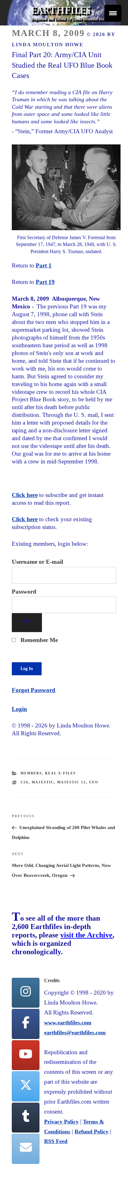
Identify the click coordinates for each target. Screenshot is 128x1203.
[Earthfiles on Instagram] (25, 993)
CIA (25, 782)
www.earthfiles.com (67, 1022)
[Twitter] (25, 1086)
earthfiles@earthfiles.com (75, 1032)
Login (19, 709)
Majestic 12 (71, 782)
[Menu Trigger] (112, 13)
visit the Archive (86, 935)
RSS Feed (55, 1141)
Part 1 (44, 265)
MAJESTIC (43, 782)
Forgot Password (33, 690)
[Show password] (27, 622)
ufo (93, 782)
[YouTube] (25, 1055)
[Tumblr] (25, 1118)
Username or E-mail (37, 561)
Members (31, 773)
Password (24, 591)
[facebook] (25, 1024)
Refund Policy (91, 1131)
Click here (25, 495)
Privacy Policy (61, 1122)
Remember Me (38, 640)
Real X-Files (60, 773)
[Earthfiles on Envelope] (25, 1149)
